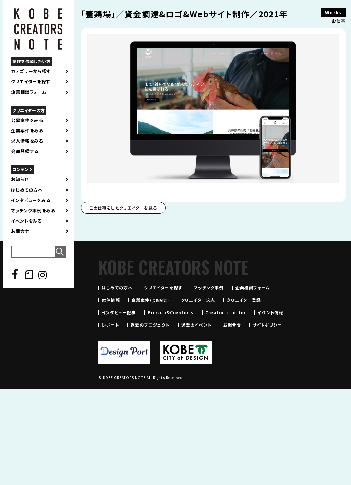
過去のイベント (196, 325)
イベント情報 (270, 312)
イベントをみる (26, 221)
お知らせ (20, 179)
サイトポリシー (267, 325)
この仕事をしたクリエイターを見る (123, 208)
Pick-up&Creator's (171, 312)
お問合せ (20, 231)
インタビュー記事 (119, 312)
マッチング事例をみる (33, 211)
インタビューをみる (30, 200)
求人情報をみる (27, 141)
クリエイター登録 (244, 300)
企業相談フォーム (28, 92)
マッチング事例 (208, 288)
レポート (110, 325)
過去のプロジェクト (150, 325)
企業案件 (150, 300)
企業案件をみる (27, 131)
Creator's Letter (225, 312)
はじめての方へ (27, 190)
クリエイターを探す (30, 82)
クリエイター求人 (198, 300)
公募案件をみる (27, 120)
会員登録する (24, 151)
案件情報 (111, 300)
